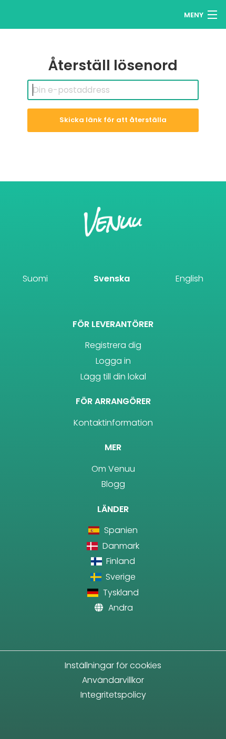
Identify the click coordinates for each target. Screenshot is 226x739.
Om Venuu (113, 469)
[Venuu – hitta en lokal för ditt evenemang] (27, 13)
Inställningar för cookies (113, 665)
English (189, 279)
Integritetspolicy (113, 695)
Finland (119, 561)
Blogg (113, 484)
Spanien (119, 530)
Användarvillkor (113, 680)
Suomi (35, 279)
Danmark (119, 546)
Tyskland (119, 592)
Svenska (112, 279)
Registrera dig (113, 345)
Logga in (113, 361)
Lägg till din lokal (113, 377)
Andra (119, 608)
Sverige (120, 577)
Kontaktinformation (113, 423)
